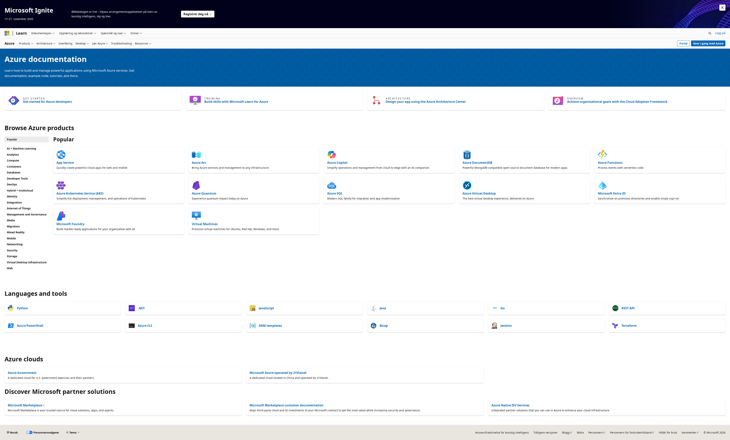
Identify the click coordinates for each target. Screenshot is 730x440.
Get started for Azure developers (47, 102)
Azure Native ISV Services (510, 405)
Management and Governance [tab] (26, 214)
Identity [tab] (12, 196)
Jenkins (506, 326)
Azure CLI (145, 326)
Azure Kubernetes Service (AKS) (79, 193)
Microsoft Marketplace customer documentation (287, 405)
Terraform (629, 326)
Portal (683, 43)
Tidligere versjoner (545, 432)
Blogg (566, 432)
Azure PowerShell (30, 326)
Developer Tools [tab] (17, 178)
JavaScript (266, 308)
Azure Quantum (204, 193)
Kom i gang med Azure (708, 43)
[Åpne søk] (710, 33)
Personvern (595, 432)
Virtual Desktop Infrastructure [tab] (27, 262)
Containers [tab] (14, 166)
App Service (65, 163)
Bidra (580, 432)
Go (503, 308)
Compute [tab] (13, 160)
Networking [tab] (15, 244)
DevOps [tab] (12, 184)
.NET (141, 308)
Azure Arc (199, 163)
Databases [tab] (13, 172)
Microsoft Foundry (70, 224)
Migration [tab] (13, 226)
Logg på (720, 33)
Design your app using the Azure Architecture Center (426, 102)
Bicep (384, 326)
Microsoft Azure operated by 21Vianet (278, 373)
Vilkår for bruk (668, 432)
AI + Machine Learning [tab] (21, 148)
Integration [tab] (14, 202)
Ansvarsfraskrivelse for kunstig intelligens (502, 432)
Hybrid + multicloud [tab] (20, 190)
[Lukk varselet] (722, 8)
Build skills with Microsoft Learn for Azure (236, 102)
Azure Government (22, 373)
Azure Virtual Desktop (479, 193)
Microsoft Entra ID (612, 193)
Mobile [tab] (11, 238)
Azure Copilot (337, 163)
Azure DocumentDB (477, 163)
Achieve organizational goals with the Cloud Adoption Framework (617, 102)
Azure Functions (610, 163)
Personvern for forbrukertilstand (630, 432)
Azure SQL (335, 193)
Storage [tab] (12, 256)
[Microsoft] (7, 33)
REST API (628, 308)
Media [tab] (11, 220)
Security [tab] (12, 250)
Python (22, 308)
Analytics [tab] (13, 154)
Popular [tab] (12, 139)
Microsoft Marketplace (25, 405)
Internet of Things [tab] (19, 208)
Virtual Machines (205, 224)
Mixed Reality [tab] (16, 232)
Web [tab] (10, 268)
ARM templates (270, 326)
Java (383, 308)
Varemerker (689, 432)
